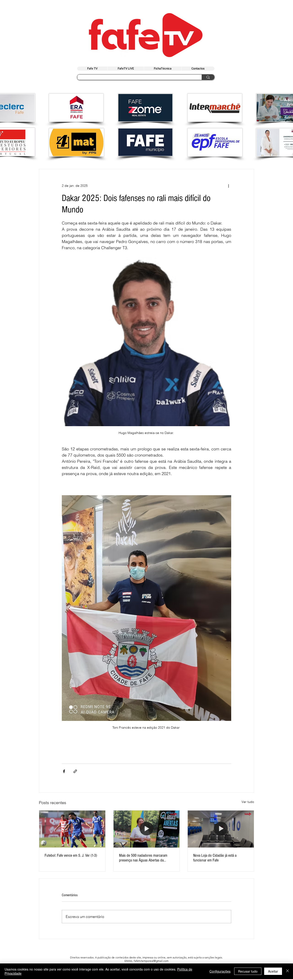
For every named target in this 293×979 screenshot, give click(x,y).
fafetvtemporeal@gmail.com (151, 961)
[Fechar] (287, 971)
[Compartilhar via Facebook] (64, 771)
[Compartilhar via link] (75, 771)
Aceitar (273, 971)
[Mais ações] (228, 185)
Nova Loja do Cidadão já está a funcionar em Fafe (214, 858)
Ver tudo (247, 802)
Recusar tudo (248, 971)
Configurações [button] (220, 971)
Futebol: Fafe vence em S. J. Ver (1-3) (71, 855)
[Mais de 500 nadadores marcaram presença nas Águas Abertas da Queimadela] (147, 829)
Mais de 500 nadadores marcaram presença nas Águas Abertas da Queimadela (143, 858)
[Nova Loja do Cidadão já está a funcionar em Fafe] (221, 829)
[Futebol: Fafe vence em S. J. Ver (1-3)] (72, 829)
